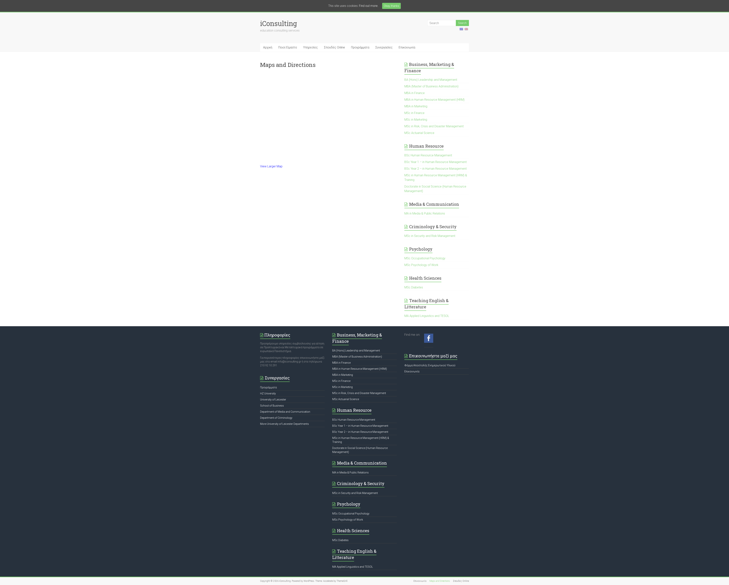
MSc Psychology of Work (421, 265)
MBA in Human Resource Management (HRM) (434, 99)
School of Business (272, 405)
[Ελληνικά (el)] (461, 30)
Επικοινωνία (407, 47)
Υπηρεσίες (310, 47)
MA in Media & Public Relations (424, 213)
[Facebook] (428, 335)
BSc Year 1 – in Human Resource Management (435, 162)
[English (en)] (466, 30)
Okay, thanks (391, 5)
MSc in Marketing (415, 119)
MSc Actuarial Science (419, 133)
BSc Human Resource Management (428, 155)
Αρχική (267, 47)
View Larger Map (271, 166)
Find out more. (368, 6)
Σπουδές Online (334, 47)
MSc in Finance (414, 113)
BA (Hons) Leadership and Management (430, 80)
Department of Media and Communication (285, 411)
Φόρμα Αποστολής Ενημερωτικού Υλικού (429, 365)
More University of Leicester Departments (284, 423)
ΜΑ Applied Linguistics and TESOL (426, 316)
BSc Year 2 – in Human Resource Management (435, 168)
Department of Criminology (276, 417)
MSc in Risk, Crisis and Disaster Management (434, 126)
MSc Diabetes (413, 287)
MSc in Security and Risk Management (429, 236)
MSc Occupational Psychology (424, 258)
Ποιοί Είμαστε (287, 47)
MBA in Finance (414, 93)
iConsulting (278, 23)
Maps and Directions (439, 581)
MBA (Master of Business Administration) (431, 86)
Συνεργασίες (384, 47)
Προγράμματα (360, 47)
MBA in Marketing (415, 106)
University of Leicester (273, 399)
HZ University (268, 393)
